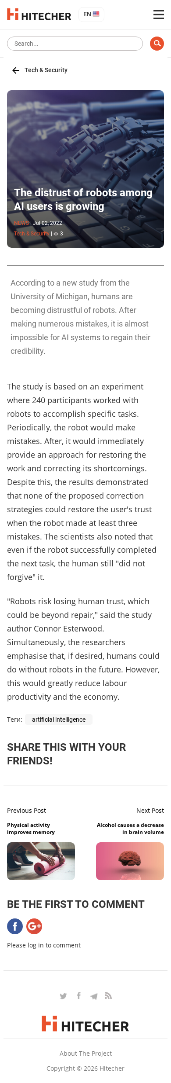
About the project (86, 1053)
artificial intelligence (59, 719)
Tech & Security (46, 69)
